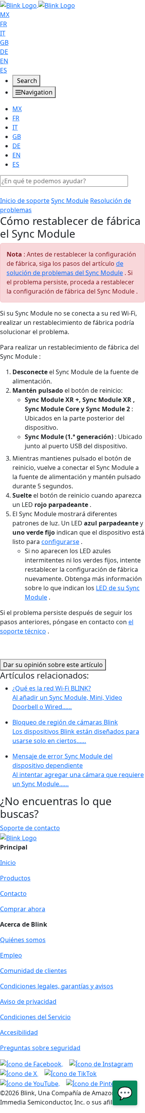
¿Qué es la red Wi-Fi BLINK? (67, 697)
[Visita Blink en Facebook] (31, 1063)
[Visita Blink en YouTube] (30, 1083)
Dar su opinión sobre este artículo (53, 664)
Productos (15, 878)
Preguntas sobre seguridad (40, 1048)
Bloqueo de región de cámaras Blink (75, 731)
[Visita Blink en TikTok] (70, 1073)
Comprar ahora (22, 909)
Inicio (8, 862)
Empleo (11, 955)
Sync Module (70, 200)
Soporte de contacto (30, 828)
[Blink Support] (37, 4)
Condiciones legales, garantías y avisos (56, 986)
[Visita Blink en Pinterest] (96, 1083)
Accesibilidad (19, 1032)
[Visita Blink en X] (19, 1073)
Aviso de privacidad (28, 1001)
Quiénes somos (23, 940)
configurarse (60, 541)
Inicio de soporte (24, 200)
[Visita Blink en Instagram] (101, 1063)
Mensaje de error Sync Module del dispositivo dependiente (78, 770)
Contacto (13, 893)
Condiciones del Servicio (35, 1017)
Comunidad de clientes (33, 970)
